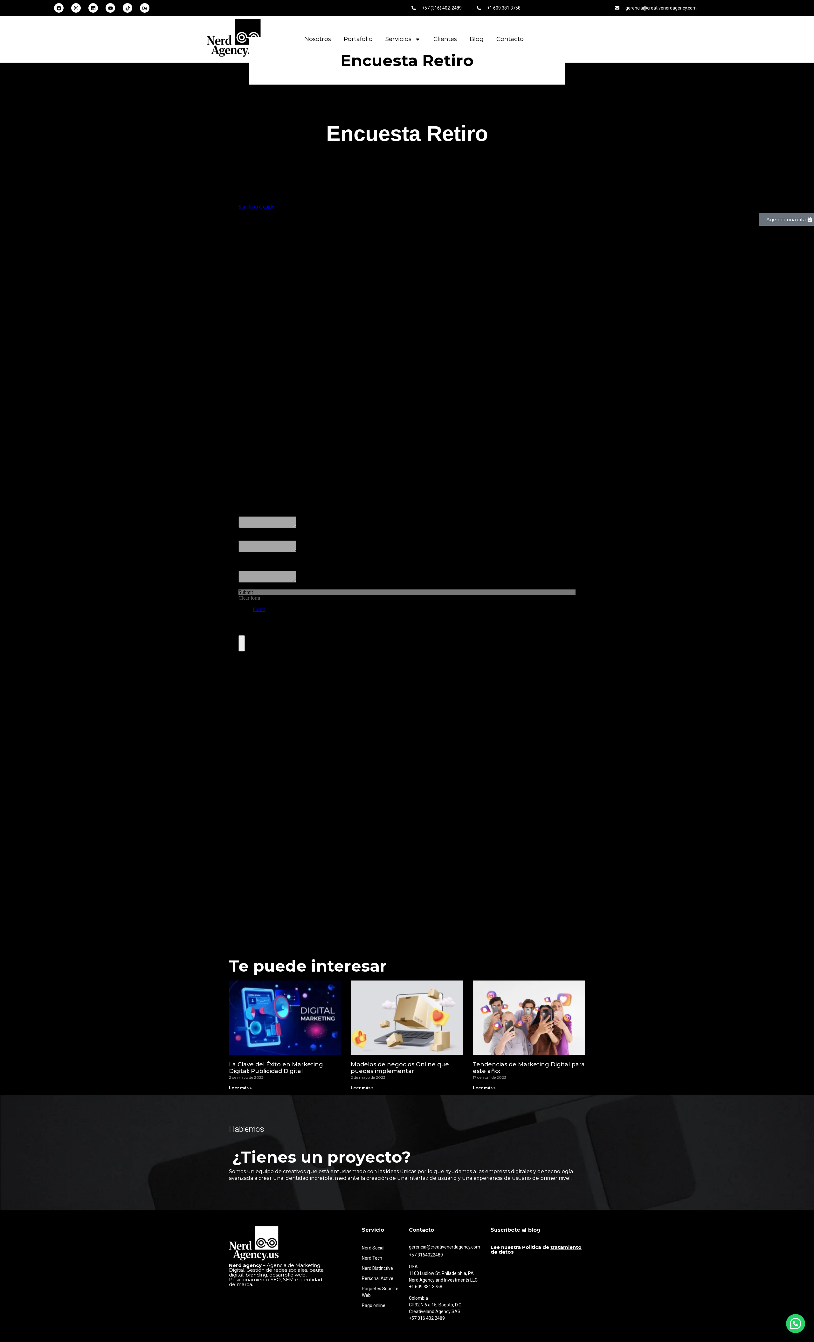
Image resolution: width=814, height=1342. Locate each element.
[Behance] (144, 8)
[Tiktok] (127, 8)
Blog (477, 39)
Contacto (510, 39)
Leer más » (240, 1087)
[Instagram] (76, 8)
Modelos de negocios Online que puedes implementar (400, 1068)
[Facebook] (59, 8)
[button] (795, 1323)
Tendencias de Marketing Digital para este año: (529, 1068)
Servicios (398, 39)
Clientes (445, 39)
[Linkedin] (93, 8)
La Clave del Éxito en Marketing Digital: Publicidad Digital (276, 1068)
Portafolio (358, 39)
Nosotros (317, 39)
